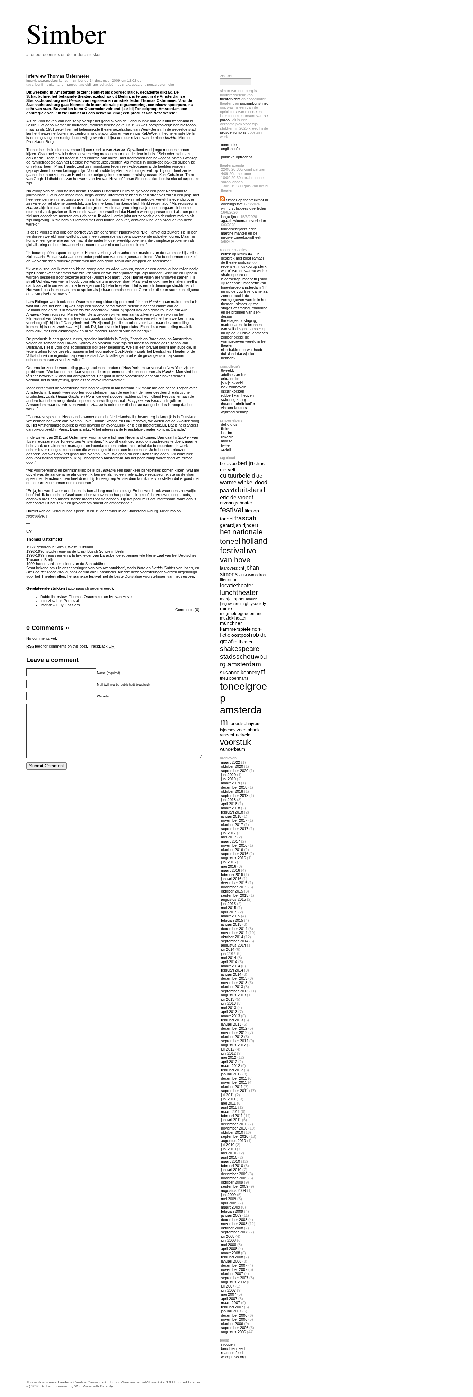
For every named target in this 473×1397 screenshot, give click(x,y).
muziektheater (233, 618)
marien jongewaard (238, 601)
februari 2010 (232, 1165)
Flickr (225, 429)
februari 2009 (232, 1211)
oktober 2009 (232, 1182)
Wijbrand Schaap (234, 412)
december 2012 (234, 1028)
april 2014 (229, 962)
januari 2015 (231, 924)
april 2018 (229, 804)
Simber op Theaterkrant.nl (247, 200)
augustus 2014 (233, 945)
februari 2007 (232, 1307)
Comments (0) (187, 610)
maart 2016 (230, 870)
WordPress (83, 1386)
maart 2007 (230, 1303)
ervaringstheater (236, 503)
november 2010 (234, 1128)
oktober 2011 (232, 1086)
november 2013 (234, 983)
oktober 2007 (232, 1274)
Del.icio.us (229, 424)
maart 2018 (230, 808)
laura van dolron (252, 575)
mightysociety (253, 603)
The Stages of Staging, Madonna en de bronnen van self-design (244, 310)
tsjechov (227, 730)
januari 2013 (231, 1024)
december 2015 (234, 883)
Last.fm (226, 433)
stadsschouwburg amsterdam (243, 660)
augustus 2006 (233, 1332)
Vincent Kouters (234, 408)
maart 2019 (230, 783)
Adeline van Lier (233, 374)
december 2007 (234, 1265)
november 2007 (234, 1269)
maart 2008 (230, 1253)
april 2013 (229, 1012)
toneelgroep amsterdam (243, 703)
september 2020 (234, 770)
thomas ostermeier (159, 84)
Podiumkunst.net (254, 103)
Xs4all (226, 449)
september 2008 (234, 1232)
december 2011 (234, 1078)
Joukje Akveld (232, 383)
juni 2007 (228, 1290)
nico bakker (231, 350)
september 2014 (234, 941)
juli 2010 (227, 1145)
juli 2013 (227, 999)
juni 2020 (228, 775)
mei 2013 (228, 1007)
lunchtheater (239, 592)
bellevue (228, 463)
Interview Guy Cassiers (60, 605)
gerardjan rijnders (239, 525)
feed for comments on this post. (57, 646)
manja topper (232, 599)
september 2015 (234, 895)
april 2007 (229, 1299)
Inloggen (228, 1344)
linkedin (227, 437)
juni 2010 (228, 1149)
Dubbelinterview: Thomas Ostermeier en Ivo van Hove (86, 597)
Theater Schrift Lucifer (238, 404)
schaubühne (110, 84)
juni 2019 (228, 779)
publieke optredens (237, 157)
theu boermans (234, 678)
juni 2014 (228, 953)
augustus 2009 (233, 1190)
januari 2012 (231, 1074)
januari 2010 (231, 1170)
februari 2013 (232, 1020)
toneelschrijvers (245, 723)
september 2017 (234, 829)
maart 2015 (230, 916)
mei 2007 (228, 1294)
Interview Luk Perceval (59, 601)
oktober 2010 (232, 1132)
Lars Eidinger (88, 84)
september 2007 (234, 1278)
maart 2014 (230, 966)
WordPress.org (233, 1357)
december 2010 (234, 1124)
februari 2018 (232, 812)
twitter (226, 445)
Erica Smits (230, 379)
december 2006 (234, 1315)
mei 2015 (228, 908)
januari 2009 (231, 1215)
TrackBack (102, 646)
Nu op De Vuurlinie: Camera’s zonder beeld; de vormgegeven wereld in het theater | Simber (244, 297)
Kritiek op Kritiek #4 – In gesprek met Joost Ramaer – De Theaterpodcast (244, 258)
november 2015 (234, 887)
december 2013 (234, 978)
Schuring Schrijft (234, 399)
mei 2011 (228, 1103)
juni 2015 (228, 904)
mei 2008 (228, 1244)
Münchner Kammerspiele (235, 626)
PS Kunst (61, 80)
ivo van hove (238, 555)
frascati (245, 518)
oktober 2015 (232, 891)
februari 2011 (232, 1116)
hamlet (71, 84)
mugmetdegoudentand (241, 613)
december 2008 (234, 1220)
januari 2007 (231, 1311)
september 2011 (234, 1091)
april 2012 (229, 1062)
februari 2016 (232, 874)
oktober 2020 (232, 766)
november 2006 (234, 1319)
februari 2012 (232, 1070)
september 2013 (234, 991)
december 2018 (234, 787)
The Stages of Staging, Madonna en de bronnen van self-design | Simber (241, 324)
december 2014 (234, 928)
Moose (251, 111)
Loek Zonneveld (233, 387)
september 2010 (234, 1136)
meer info (229, 144)
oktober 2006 (232, 1323)
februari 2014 (232, 970)
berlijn (40, 84)
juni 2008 (228, 1240)
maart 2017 (230, 841)
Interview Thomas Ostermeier (57, 76)
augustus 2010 (233, 1141)
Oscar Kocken (232, 391)
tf (263, 672)
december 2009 (234, 1174)
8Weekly (228, 370)
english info (230, 149)
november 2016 (234, 845)
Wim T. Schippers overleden (243, 208)
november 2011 (234, 1082)
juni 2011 (228, 1099)
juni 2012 (228, 1053)
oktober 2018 (232, 791)
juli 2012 (227, 1049)
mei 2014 (228, 958)
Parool (48, 80)
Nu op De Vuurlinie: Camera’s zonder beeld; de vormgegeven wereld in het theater (244, 339)
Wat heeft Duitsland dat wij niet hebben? (241, 354)
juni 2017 (228, 833)
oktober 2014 (232, 937)
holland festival (243, 545)
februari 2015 (232, 920)
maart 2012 (230, 1066)
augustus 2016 (233, 858)
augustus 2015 (233, 899)
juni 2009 (228, 1195)
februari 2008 (232, 1257)
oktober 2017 (232, 825)
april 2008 (229, 1249)
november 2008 (234, 1224)
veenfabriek (248, 730)
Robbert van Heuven (237, 395)
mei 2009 (228, 1199)
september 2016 (234, 854)
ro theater (242, 641)
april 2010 (229, 1157)
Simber (66, 33)
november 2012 (234, 1032)
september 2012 (234, 1041)
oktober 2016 (232, 849)
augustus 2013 (233, 995)
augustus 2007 (233, 1282)
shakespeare (132, 84)
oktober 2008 (232, 1228)
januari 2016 (231, 879)
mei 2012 (228, 1057)
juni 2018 (228, 800)
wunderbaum (232, 749)
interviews (34, 80)
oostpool (240, 635)
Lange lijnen (230, 216)
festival (231, 510)
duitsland (250, 490)
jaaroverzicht (232, 568)
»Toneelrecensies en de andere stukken (64, 54)
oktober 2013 (232, 987)
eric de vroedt (236, 497)
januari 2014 (231, 974)
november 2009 (234, 1178)
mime (226, 608)
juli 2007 (227, 1286)
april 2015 (229, 912)
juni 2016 (228, 862)
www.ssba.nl (36, 515)
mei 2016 (228, 866)
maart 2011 (230, 1111)
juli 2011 (227, 1095)
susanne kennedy (240, 672)
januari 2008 (231, 1261)
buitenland (55, 84)
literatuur (228, 580)
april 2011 (229, 1107)
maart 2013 (230, 1016)
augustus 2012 (233, 1045)
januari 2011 (231, 1120)
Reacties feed (232, 1353)
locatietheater (236, 585)
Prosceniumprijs (233, 132)
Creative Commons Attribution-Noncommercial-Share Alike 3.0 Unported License (136, 1382)
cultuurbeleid (237, 475)
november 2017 (234, 820)
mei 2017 (228, 837)
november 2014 (234, 933)
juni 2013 (228, 1003)
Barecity (106, 1386)
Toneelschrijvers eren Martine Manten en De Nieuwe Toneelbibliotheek (241, 233)
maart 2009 (230, 1207)
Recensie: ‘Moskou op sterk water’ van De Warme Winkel (244, 268)
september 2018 (234, 795)
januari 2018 (231, 816)
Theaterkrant (230, 99)
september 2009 (234, 1186)
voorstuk (235, 742)
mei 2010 (228, 1153)
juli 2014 (227, 949)
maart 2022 (230, 762)
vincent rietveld (235, 734)
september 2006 (234, 1328)
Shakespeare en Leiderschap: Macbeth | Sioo (244, 277)
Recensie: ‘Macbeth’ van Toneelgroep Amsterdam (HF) (244, 285)
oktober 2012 (232, 1037)
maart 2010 (230, 1161)
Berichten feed (233, 1348)
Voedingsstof (231, 204)
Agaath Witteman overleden (243, 221)
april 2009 (229, 1203)
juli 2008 (227, 1236)
